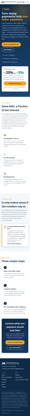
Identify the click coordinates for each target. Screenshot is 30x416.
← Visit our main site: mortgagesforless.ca (13, 368)
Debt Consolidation (7, 377)
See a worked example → (14, 244)
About (3, 384)
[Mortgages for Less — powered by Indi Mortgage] (8, 2)
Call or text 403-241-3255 (21, 379)
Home (3, 375)
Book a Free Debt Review (11, 44)
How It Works (8, 50)
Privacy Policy (19, 377)
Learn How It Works (15, 347)
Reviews (17, 375)
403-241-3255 (21, 2)
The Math (4, 379)
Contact (4, 387)
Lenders (4, 382)
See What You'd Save (15, 83)
